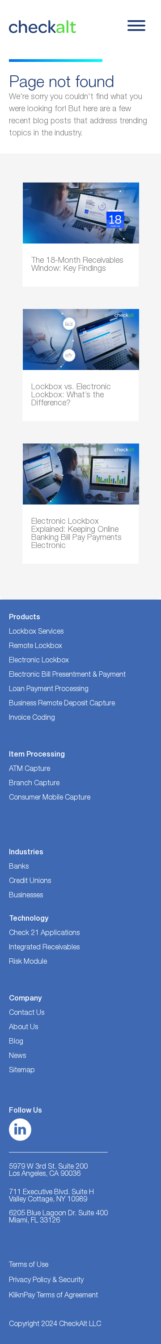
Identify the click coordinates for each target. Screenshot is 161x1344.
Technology (28, 919)
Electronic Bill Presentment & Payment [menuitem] (67, 675)
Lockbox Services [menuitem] (36, 632)
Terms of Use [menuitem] (28, 1265)
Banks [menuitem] (19, 867)
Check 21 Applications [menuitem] (44, 933)
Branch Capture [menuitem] (34, 783)
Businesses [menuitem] (26, 896)
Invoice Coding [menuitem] (32, 718)
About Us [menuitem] (23, 1027)
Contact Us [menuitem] (26, 1013)
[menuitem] (26, 1071)
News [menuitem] (17, 1056)
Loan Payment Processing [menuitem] (49, 689)
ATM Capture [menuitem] (29, 769)
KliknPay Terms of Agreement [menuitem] (53, 1296)
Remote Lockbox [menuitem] (35, 646)
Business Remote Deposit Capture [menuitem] (62, 704)
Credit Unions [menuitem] (30, 881)
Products (24, 618)
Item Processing (37, 755)
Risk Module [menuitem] (28, 962)
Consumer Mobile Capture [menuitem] (49, 798)
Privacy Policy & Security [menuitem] (46, 1280)
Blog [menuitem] (16, 1042)
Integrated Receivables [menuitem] (44, 948)
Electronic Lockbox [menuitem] (39, 661)
